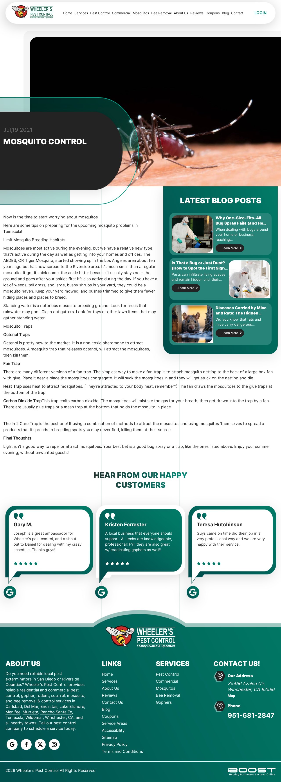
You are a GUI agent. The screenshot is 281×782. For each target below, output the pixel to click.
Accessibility (113, 730)
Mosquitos (141, 13)
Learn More (230, 248)
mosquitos (88, 217)
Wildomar (34, 717)
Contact (237, 13)
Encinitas (48, 706)
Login (260, 13)
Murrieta (30, 712)
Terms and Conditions (122, 751)
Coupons (213, 13)
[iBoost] (252, 771)
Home (67, 13)
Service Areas (114, 723)
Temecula (14, 717)
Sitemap (109, 737)
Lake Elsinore (71, 706)
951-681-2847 (251, 715)
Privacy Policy (115, 744)
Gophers (164, 702)
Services (81, 13)
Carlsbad (13, 706)
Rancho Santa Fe (56, 712)
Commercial (121, 13)
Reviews (197, 13)
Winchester (55, 717)
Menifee (12, 712)
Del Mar (31, 706)
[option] (126, 547)
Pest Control (100, 13)
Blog (225, 13)
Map (231, 695)
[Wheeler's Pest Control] (140, 636)
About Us (181, 13)
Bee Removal (161, 13)
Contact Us (112, 702)
